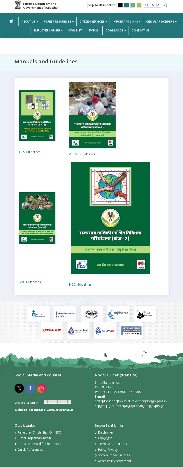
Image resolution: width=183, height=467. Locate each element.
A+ (146, 5)
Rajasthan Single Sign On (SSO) (40, 432)
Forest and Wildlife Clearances (39, 444)
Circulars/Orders (160, 21)
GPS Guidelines (30, 152)
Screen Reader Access (114, 455)
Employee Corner (47, 30)
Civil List (75, 30)
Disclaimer (105, 432)
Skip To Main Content (102, 5)
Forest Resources (57, 21)
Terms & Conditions (112, 444)
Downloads (114, 30)
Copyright (105, 438)
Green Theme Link (132, 5)
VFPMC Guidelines (82, 154)
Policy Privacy (108, 449)
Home (11, 21)
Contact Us (141, 30)
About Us (28, 21)
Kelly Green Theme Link (139, 5)
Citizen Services (91, 21)
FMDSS (94, 30)
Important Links (125, 21)
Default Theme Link (126, 5)
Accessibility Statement (114, 461)
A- (158, 5)
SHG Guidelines (30, 282)
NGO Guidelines (80, 284)
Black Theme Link (120, 5)
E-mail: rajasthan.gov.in (34, 438)
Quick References (30, 449)
